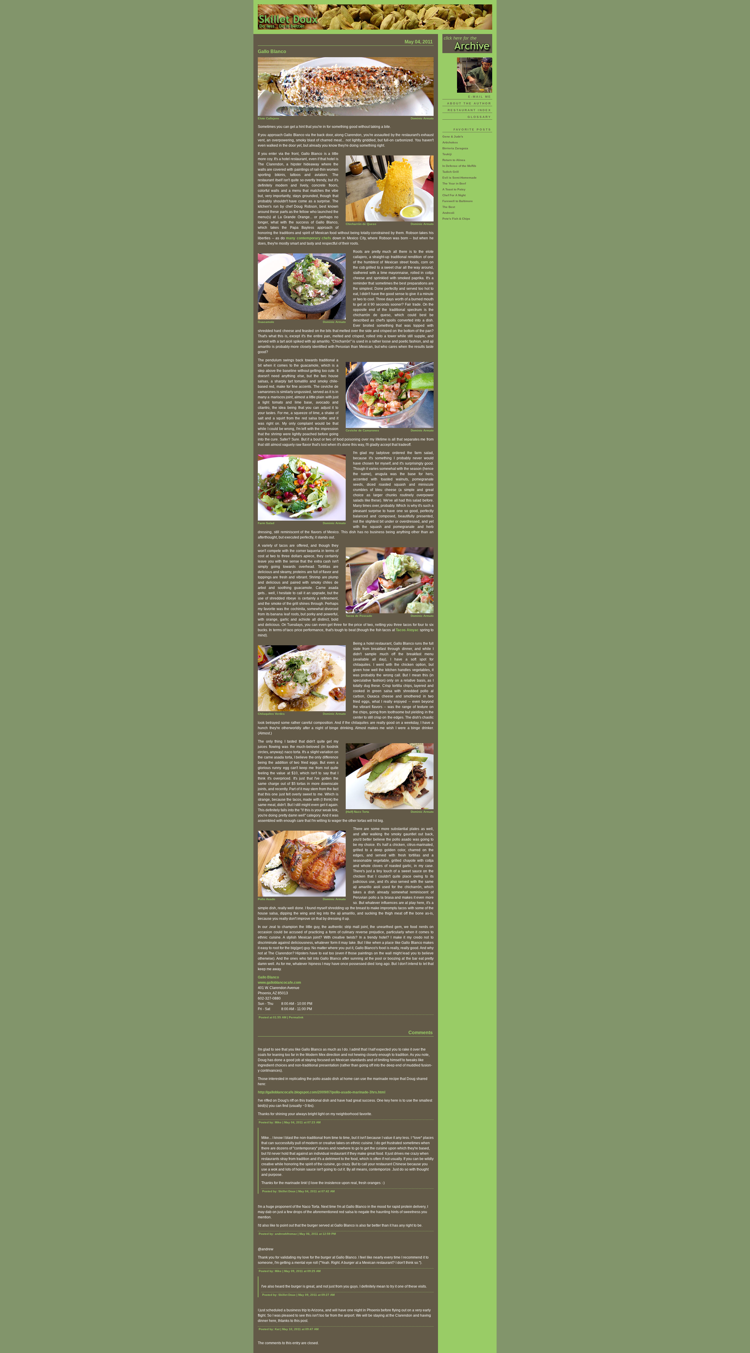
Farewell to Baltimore (457, 201)
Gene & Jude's (452, 136)
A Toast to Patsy (454, 189)
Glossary (479, 116)
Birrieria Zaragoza (455, 148)
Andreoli (448, 212)
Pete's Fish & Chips (456, 218)
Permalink (296, 1017)
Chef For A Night (454, 195)
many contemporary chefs (308, 238)
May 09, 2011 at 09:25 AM (302, 1271)
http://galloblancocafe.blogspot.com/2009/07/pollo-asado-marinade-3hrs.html (321, 1092)
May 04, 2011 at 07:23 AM (302, 1122)
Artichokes (450, 142)
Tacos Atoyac (407, 630)
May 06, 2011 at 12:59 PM (317, 1233)
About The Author (469, 103)
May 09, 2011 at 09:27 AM (316, 1294)
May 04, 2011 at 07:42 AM (316, 1191)
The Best (448, 207)
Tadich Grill (450, 171)
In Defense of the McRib (459, 165)
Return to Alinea (453, 160)
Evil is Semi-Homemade (459, 177)
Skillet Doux (375, 17)
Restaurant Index (469, 110)
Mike (278, 1122)
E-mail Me (479, 96)
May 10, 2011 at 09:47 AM (300, 1329)
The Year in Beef (454, 183)
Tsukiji (447, 154)
